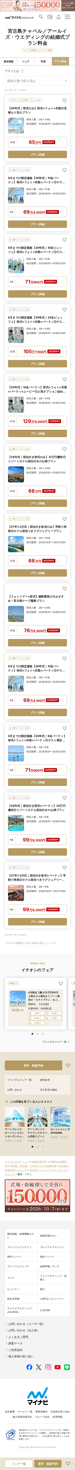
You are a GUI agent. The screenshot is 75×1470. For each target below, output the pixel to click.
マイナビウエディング (17, 1161)
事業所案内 (41, 1411)
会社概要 (10, 1411)
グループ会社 (42, 1416)
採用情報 (57, 1416)
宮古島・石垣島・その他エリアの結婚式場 (33, 1165)
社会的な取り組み (60, 1411)
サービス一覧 (25, 1411)
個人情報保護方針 (22, 1416)
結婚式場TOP (39, 1161)
